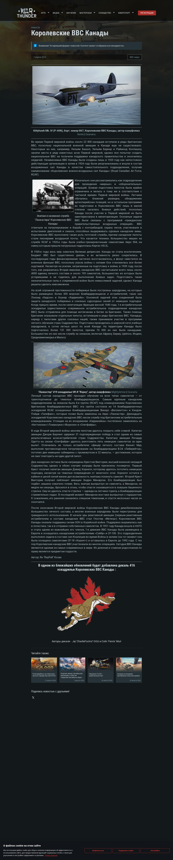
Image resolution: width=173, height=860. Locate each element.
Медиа (56, 13)
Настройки (155, 851)
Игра (43, 13)
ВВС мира (134, 57)
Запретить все (98, 851)
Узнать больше (51, 855)
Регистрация (147, 13)
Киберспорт (124, 13)
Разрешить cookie (126, 851)
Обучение (71, 13)
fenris (80, 134)
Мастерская (86, 13)
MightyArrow (118, 392)
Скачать (91, 134)
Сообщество (105, 13)
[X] (33, 698)
